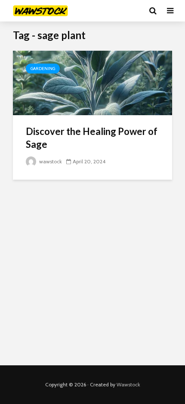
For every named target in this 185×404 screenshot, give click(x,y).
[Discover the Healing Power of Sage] (92, 82)
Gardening (43, 68)
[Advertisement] (92, 272)
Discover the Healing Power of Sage (91, 137)
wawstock (50, 161)
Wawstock (128, 384)
